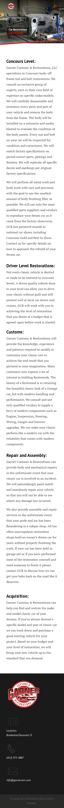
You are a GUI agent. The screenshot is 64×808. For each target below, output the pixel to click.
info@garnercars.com (18, 780)
